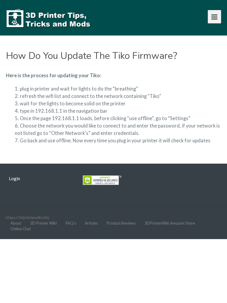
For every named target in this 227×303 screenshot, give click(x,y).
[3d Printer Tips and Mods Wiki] (49, 17)
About (15, 223)
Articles (91, 223)
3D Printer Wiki (43, 223)
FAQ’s (71, 223)
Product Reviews (121, 223)
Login (14, 178)
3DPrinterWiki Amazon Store (170, 223)
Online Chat (20, 228)
